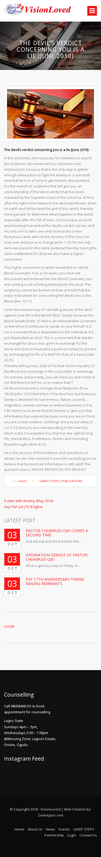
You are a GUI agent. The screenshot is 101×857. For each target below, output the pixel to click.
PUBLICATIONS (71, 481)
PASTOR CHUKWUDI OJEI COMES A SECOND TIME (57, 532)
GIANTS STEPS (49, 481)
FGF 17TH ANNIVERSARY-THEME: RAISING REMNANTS (55, 581)
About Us (35, 829)
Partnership (54, 835)
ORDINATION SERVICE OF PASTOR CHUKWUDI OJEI (57, 557)
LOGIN (9, 626)
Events (64, 829)
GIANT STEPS (83, 829)
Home (19, 829)
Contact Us (88, 835)
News (50, 829)
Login (71, 835)
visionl (22, 481)
